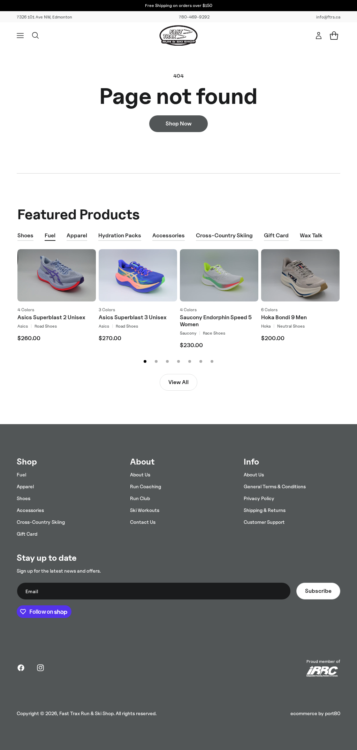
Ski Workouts (144, 510)
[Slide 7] (212, 361)
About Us (140, 474)
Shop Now (179, 123)
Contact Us (142, 522)
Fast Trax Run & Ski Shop (86, 713)
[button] (20, 35)
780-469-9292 (194, 17)
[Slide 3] (167, 361)
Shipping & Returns (265, 510)
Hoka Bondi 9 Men (284, 317)
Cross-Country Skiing (224, 235)
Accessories (168, 235)
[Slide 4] (178, 361)
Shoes (25, 235)
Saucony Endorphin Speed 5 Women (216, 321)
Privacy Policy (259, 498)
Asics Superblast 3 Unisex (133, 317)
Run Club (140, 498)
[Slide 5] (189, 361)
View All (178, 382)
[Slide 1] (145, 361)
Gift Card (276, 235)
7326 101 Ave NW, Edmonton (44, 17)
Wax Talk (311, 235)
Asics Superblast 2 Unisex (51, 317)
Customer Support (264, 522)
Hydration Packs (119, 235)
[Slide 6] (200, 361)
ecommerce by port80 (315, 713)
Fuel (50, 235)
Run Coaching (145, 486)
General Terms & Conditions (275, 486)
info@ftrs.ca (328, 17)
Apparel (77, 235)
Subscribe (318, 591)
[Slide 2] (156, 361)
